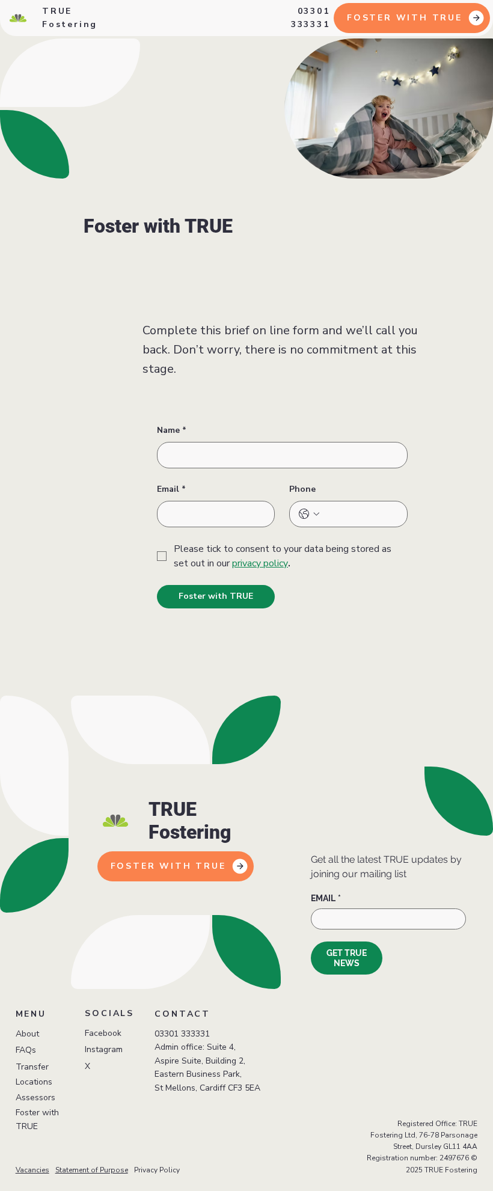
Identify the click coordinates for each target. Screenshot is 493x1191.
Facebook (103, 1033)
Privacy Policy (157, 1170)
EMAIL (326, 898)
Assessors (35, 1097)
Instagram (104, 1049)
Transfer (32, 1067)
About (27, 1033)
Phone (302, 489)
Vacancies (32, 1170)
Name (171, 430)
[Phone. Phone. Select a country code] (309, 514)
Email (171, 489)
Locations (34, 1082)
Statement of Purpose (91, 1170)
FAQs (26, 1050)
